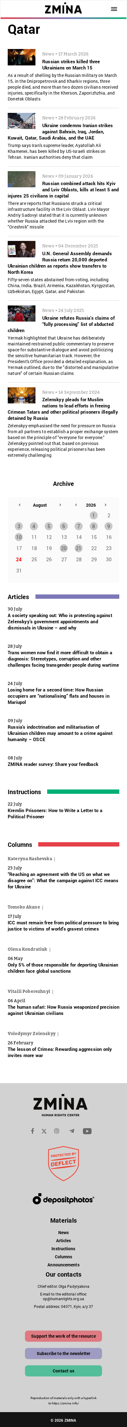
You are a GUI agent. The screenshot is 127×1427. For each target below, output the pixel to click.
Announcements (63, 1265)
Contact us (63, 1371)
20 (64, 548)
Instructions (24, 792)
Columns (20, 844)
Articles (18, 597)
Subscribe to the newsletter (64, 1353)
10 (19, 537)
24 (19, 559)
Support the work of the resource (63, 1336)
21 (78, 548)
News (63, 1232)
